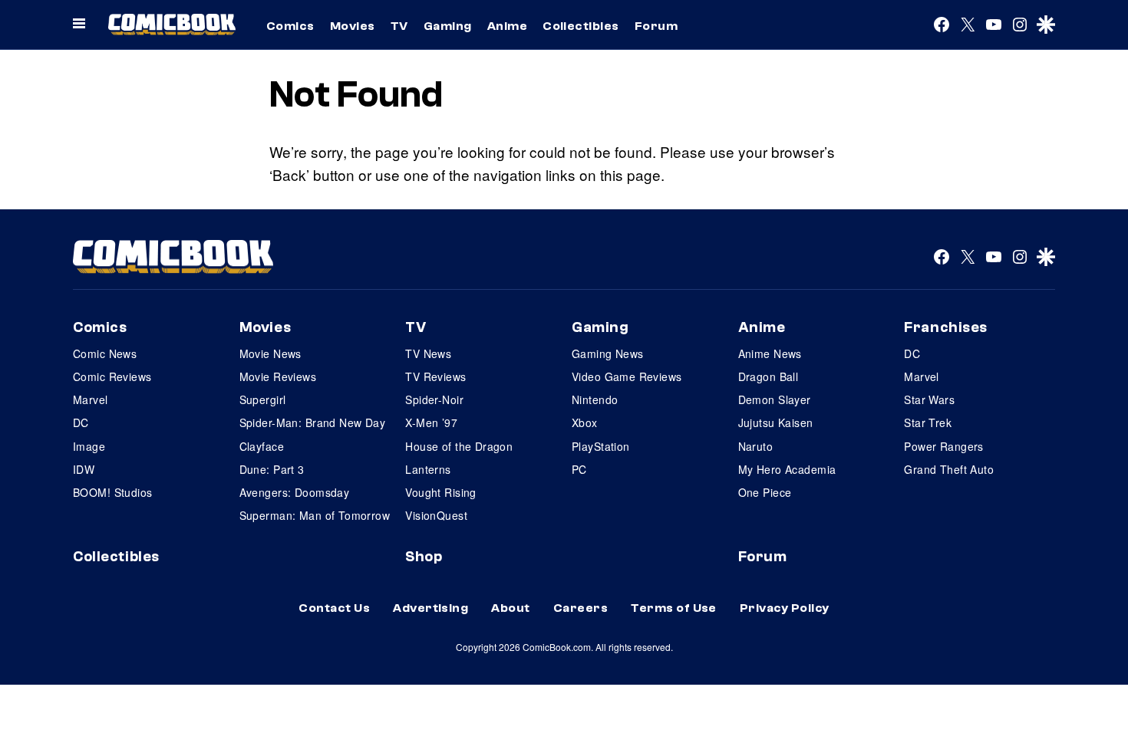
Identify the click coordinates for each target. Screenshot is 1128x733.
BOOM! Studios (112, 492)
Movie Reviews (277, 376)
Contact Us (334, 608)
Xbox (585, 422)
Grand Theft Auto (949, 469)
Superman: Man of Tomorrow (315, 515)
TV (399, 26)
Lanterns (427, 469)
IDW (83, 469)
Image (89, 446)
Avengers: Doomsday (294, 492)
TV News (428, 353)
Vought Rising (440, 492)
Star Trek (928, 422)
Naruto (755, 446)
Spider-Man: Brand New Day (312, 422)
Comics (290, 26)
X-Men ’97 (431, 422)
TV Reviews (435, 376)
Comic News (105, 353)
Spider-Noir (434, 399)
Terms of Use (674, 608)
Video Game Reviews (627, 376)
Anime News (770, 353)
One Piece (765, 492)
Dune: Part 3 (272, 469)
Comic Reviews (112, 376)
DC (81, 422)
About (510, 608)
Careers (580, 608)
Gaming (448, 26)
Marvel (90, 399)
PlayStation (601, 446)
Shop (423, 556)
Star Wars (929, 399)
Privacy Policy (785, 608)
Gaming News (608, 353)
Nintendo (595, 399)
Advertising (430, 608)
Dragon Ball (768, 376)
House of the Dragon (459, 446)
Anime (507, 26)
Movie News (270, 353)
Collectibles (581, 26)
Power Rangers (943, 446)
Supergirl (262, 399)
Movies (352, 26)
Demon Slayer (774, 399)
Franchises (946, 327)
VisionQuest (436, 515)
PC (579, 469)
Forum (656, 26)
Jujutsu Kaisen (775, 422)
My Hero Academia (787, 469)
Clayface (261, 446)
